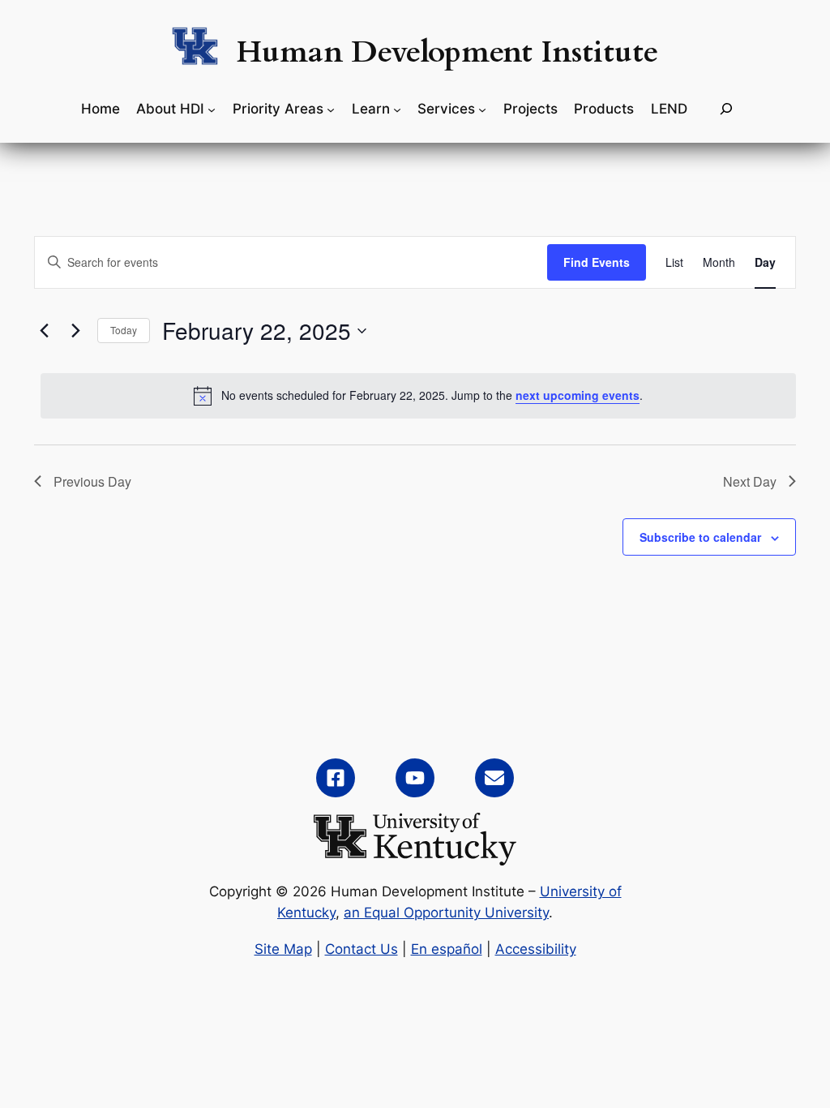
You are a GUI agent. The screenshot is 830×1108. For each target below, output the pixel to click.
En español (446, 949)
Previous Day (92, 481)
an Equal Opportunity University (446, 912)
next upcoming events (578, 395)
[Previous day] (43, 331)
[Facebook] (335, 777)
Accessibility (535, 949)
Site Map (283, 949)
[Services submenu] (482, 109)
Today (123, 330)
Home (100, 109)
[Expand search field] (726, 109)
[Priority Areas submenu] (331, 109)
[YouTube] (415, 777)
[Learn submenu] (397, 109)
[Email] (494, 777)
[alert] (418, 396)
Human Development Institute (447, 52)
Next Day (750, 481)
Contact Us (361, 949)
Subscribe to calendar (700, 537)
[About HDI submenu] (212, 109)
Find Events (596, 262)
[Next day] (75, 331)
